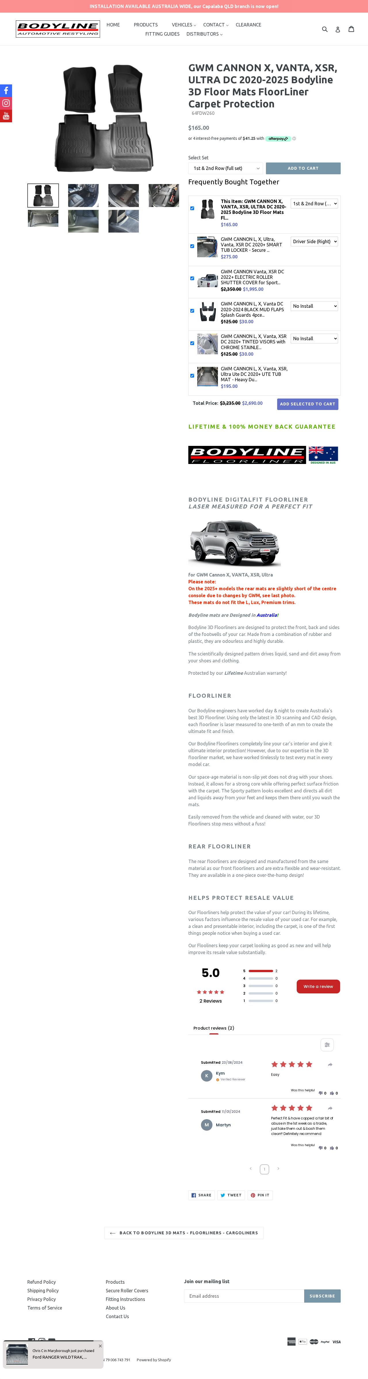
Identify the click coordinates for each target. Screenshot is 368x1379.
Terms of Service (44, 1307)
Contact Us (117, 1316)
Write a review (318, 986)
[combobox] (328, 29)
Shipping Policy (43, 1290)
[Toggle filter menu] (327, 1044)
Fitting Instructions (125, 1299)
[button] (322, 1093)
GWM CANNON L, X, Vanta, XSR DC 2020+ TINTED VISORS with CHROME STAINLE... (254, 342)
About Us (115, 1307)
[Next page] (278, 1169)
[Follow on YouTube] (6, 116)
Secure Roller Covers (127, 1290)
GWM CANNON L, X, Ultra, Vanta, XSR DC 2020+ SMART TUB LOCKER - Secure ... (251, 245)
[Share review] (330, 1064)
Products (115, 1282)
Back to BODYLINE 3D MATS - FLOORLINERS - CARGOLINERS (188, 1233)
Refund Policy (41, 1282)
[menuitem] (113, 24)
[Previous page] (250, 1169)
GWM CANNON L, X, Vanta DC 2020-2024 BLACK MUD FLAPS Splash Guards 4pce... (252, 309)
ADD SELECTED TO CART (308, 404)
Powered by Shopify (154, 1360)
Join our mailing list (206, 1281)
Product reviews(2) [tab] (213, 1028)
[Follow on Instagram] (6, 103)
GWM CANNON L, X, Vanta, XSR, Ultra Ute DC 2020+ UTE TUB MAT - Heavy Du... (254, 374)
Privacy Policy (41, 1299)
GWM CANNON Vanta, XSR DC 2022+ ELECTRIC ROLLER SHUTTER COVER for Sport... (252, 277)
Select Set (198, 157)
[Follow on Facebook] (6, 90)
